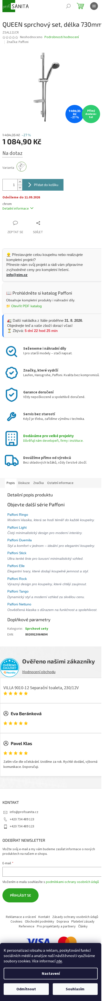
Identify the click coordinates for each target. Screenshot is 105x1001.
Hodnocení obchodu (38, 672)
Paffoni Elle (16, 566)
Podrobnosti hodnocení (61, 37)
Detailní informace (15, 208)
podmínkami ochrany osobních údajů (72, 882)
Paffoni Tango (18, 591)
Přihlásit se (20, 895)
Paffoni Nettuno (19, 604)
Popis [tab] (11, 483)
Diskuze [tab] (24, 483)
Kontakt (44, 917)
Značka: (18, 42)
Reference (26, 926)
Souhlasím (75, 989)
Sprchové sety (36, 628)
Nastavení (51, 973)
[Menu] (94, 6)
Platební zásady (82, 921)
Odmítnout (26, 989)
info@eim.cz (17, 275)
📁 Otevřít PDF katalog (24, 306)
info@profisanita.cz (24, 812)
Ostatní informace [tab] (60, 483)
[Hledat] (68, 6)
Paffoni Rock (17, 579)
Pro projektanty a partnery (56, 926)
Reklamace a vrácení (21, 917)
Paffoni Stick (17, 553)
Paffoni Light (17, 527)
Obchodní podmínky (39, 921)
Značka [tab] (38, 483)
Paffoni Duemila (20, 540)
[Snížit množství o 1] (19, 187)
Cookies (16, 921)
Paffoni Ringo (18, 515)
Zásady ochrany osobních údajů (75, 917)
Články (83, 926)
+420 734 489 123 (22, 819)
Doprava (63, 921)
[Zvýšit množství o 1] (19, 182)
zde (59, 961)
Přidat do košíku (46, 185)
